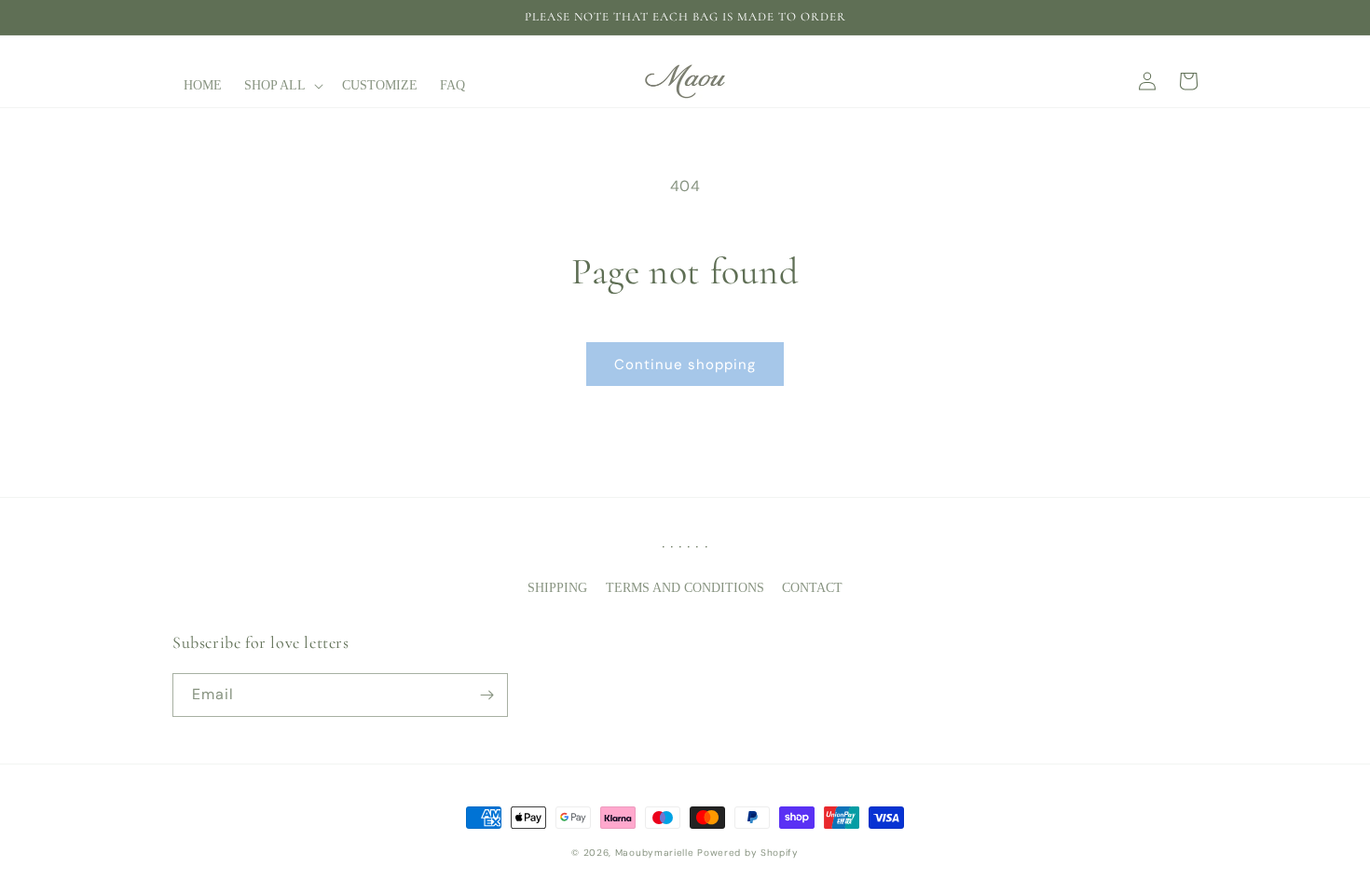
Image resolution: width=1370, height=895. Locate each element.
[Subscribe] (486, 695)
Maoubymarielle (654, 853)
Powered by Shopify (748, 853)
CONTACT (812, 588)
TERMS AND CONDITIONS (685, 588)
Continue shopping (685, 364)
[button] (282, 85)
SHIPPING (557, 588)
